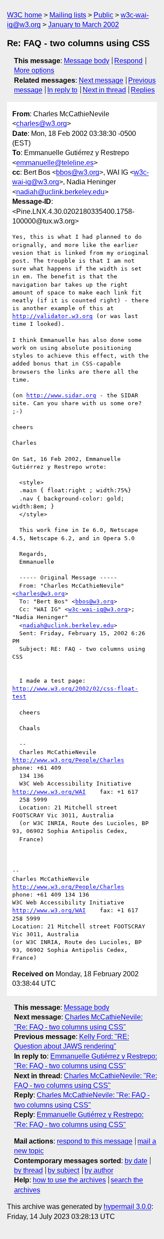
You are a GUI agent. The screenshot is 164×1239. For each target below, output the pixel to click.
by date (136, 1161)
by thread (28, 1170)
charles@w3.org (41, 123)
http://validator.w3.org (52, 316)
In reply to (62, 90)
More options (34, 70)
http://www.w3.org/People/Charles (68, 760)
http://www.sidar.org (61, 395)
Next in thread (104, 90)
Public (103, 15)
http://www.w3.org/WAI (49, 792)
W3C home (24, 15)
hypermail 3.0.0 (127, 1206)
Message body (86, 60)
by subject (63, 1170)
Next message (101, 80)
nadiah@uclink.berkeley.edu (60, 192)
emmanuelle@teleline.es (55, 162)
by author (98, 1170)
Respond (128, 60)
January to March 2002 (83, 24)
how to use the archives (69, 1180)
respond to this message (95, 1141)
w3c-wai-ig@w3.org (98, 609)
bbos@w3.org (77, 172)
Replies (143, 90)
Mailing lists (67, 15)
